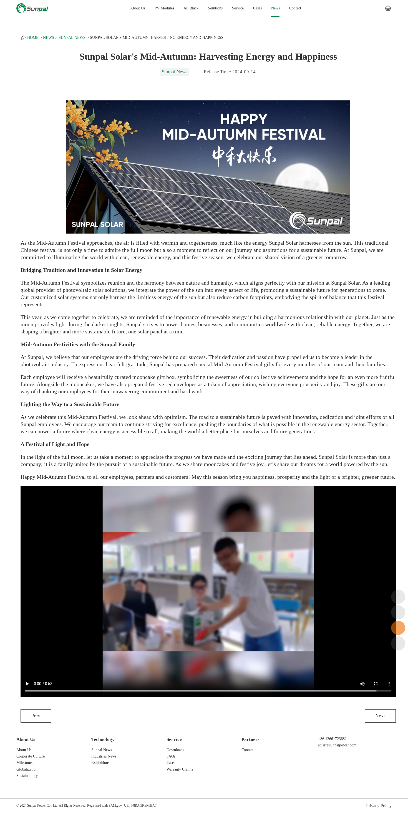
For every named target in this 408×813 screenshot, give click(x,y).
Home (33, 38)
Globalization (26, 769)
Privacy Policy (379, 805)
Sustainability (27, 776)
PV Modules (164, 8)
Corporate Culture (30, 756)
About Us (23, 750)
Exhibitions (100, 763)
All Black (190, 8)
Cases (257, 8)
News (275, 8)
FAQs (171, 756)
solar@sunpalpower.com (337, 745)
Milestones (24, 763)
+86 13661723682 (332, 739)
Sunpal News (72, 38)
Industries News (103, 756)
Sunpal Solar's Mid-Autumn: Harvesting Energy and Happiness (156, 38)
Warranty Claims (180, 769)
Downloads (175, 750)
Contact (295, 8)
